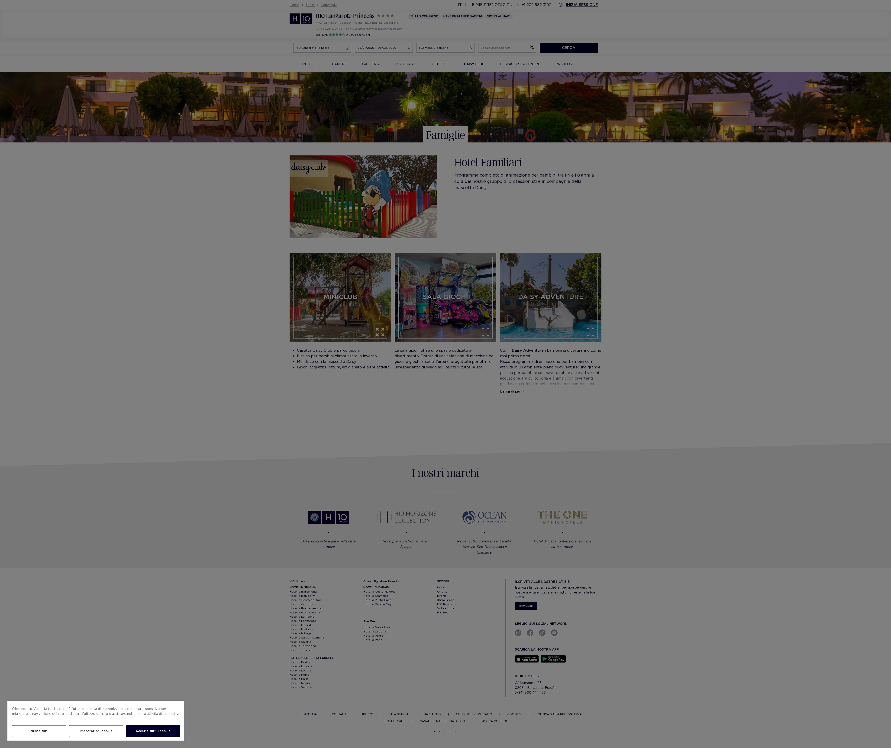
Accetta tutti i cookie (153, 731)
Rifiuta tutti (39, 731)
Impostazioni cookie (96, 731)
